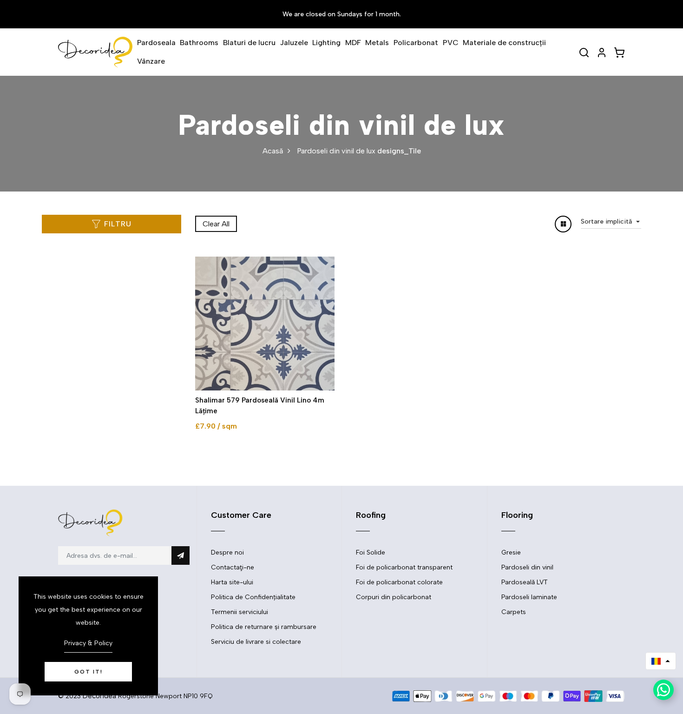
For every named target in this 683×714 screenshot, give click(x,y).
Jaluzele (294, 42)
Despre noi (227, 552)
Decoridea (99, 696)
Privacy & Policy (88, 643)
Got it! (88, 671)
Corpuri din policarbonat (393, 597)
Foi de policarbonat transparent (404, 567)
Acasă (273, 150)
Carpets (513, 612)
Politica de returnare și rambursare (263, 627)
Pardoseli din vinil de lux (336, 150)
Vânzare (151, 61)
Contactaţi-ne (232, 567)
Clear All (216, 223)
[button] (661, 661)
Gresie (511, 552)
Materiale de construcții (504, 42)
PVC (451, 42)
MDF (353, 42)
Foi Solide (370, 552)
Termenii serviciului (239, 612)
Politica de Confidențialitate (253, 597)
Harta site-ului (232, 582)
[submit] (180, 555)
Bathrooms (199, 42)
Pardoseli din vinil (527, 567)
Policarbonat (416, 42)
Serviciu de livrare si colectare (256, 642)
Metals (377, 42)
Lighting (326, 42)
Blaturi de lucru (249, 42)
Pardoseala (156, 42)
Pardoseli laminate (529, 597)
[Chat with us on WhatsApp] (663, 690)
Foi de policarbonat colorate (399, 582)
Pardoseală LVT (524, 582)
